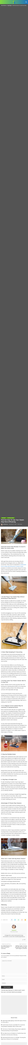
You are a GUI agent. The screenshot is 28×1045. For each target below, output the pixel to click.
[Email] (25, 919)
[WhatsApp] (18, 919)
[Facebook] (11, 919)
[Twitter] (15, 919)
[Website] (23, 940)
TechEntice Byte (10, 517)
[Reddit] (22, 919)
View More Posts (14, 931)
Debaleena (5, 524)
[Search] (26, 2)
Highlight (4, 517)
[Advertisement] (14, 1005)
